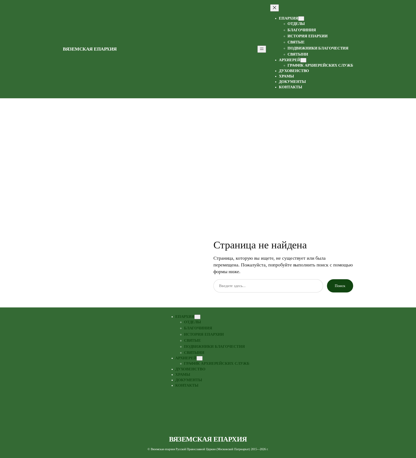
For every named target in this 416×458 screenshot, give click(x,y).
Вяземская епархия (90, 49)
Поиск (340, 286)
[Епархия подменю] (301, 18)
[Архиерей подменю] (303, 60)
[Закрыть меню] (274, 7)
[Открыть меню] (261, 49)
